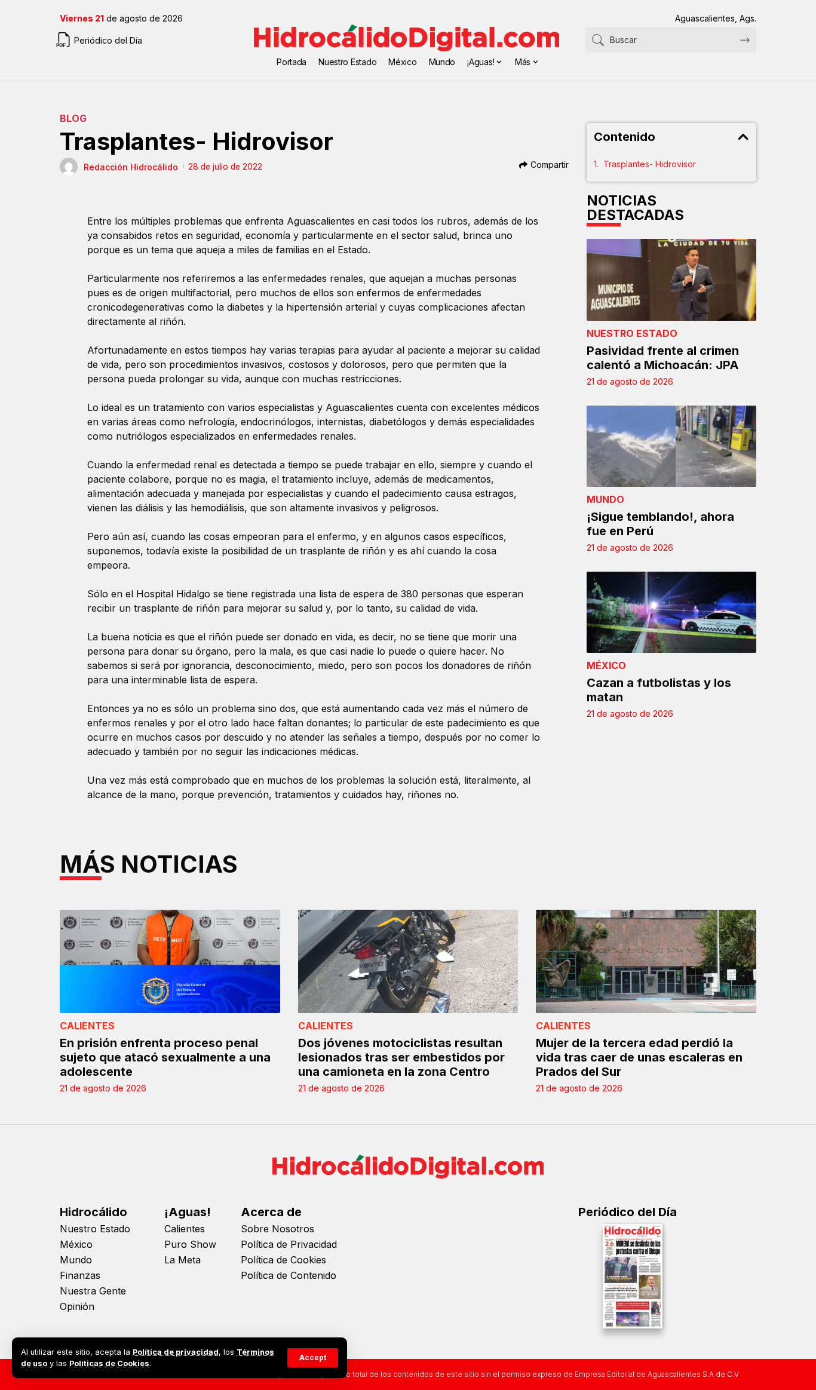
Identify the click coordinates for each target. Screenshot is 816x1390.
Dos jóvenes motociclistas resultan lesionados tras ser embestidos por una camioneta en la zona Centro (401, 1057)
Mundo (605, 499)
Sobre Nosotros (277, 1229)
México (606, 665)
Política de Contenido (288, 1275)
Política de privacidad (176, 1352)
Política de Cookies (283, 1260)
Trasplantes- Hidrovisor (649, 164)
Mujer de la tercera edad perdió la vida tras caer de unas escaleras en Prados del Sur (639, 1057)
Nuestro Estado (632, 333)
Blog (73, 118)
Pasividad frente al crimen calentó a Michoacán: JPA (663, 357)
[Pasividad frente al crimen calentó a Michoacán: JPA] (671, 279)
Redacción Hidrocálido (131, 167)
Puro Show (190, 1244)
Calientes (87, 1026)
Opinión (77, 1306)
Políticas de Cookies (109, 1363)
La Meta (182, 1260)
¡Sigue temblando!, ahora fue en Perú (660, 524)
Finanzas (80, 1275)
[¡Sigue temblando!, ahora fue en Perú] (671, 446)
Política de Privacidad (289, 1244)
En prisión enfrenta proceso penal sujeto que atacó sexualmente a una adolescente (165, 1057)
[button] (312, 1357)
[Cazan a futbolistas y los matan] (671, 612)
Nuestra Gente (93, 1291)
